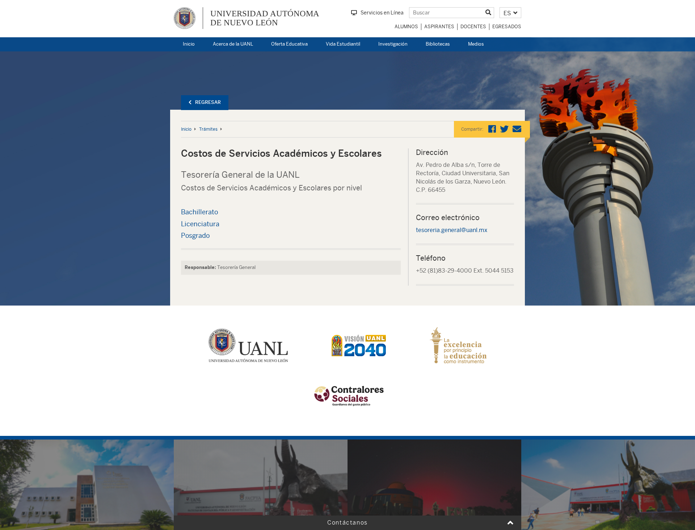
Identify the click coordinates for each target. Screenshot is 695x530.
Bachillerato (199, 212)
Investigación (393, 44)
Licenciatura (200, 224)
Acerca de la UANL (233, 44)
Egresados (506, 26)
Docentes (473, 26)
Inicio (189, 44)
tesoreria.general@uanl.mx (451, 230)
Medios (476, 44)
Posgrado (195, 235)
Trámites (208, 129)
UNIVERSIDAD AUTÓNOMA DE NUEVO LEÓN (264, 18)
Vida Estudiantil (343, 44)
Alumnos (406, 26)
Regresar (208, 102)
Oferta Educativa (289, 44)
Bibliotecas (438, 44)
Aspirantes (439, 26)
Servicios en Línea (382, 13)
